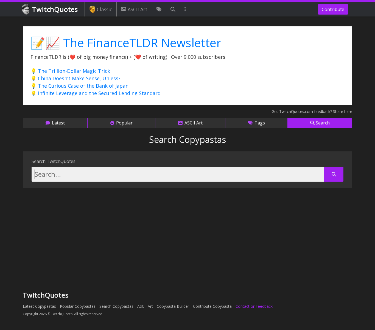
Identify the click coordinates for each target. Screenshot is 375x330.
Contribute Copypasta (212, 306)
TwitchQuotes (55, 9)
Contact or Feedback (254, 306)
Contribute (333, 9)
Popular (124, 123)
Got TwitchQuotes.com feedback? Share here (312, 111)
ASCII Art (137, 9)
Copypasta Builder (173, 306)
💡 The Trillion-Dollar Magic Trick (70, 71)
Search (322, 123)
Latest (58, 123)
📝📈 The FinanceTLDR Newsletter (125, 43)
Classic (104, 9)
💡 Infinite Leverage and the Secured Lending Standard (95, 93)
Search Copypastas (116, 306)
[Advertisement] (187, 233)
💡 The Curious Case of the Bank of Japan (79, 85)
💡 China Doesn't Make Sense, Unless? (75, 78)
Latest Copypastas (39, 306)
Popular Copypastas (78, 306)
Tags (259, 123)
